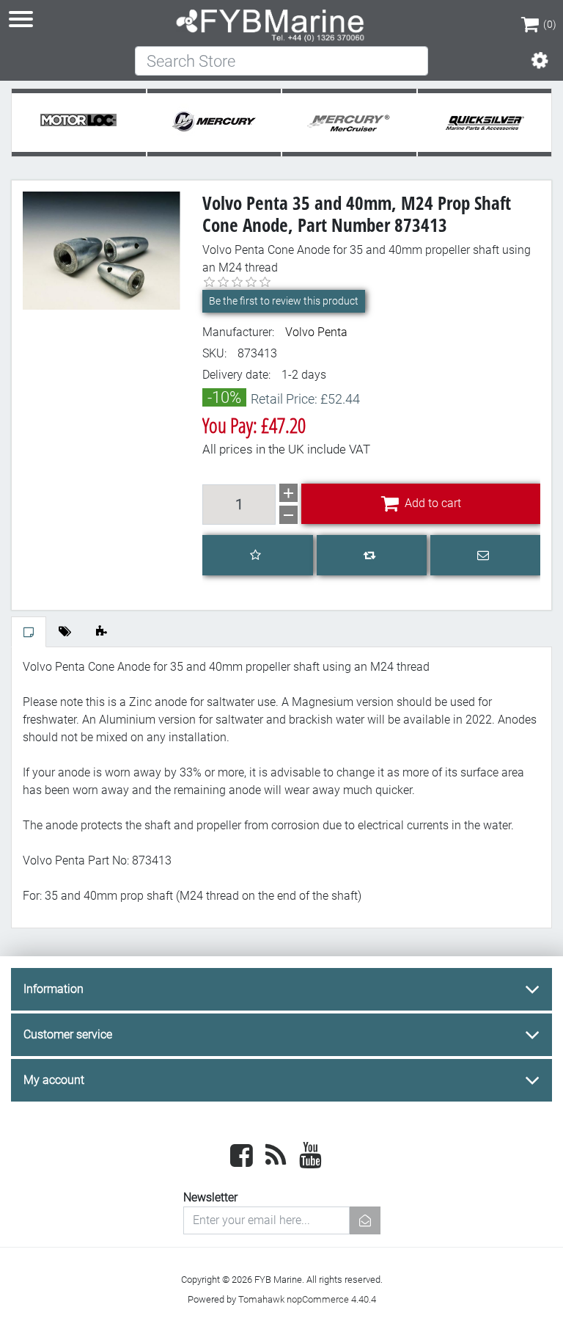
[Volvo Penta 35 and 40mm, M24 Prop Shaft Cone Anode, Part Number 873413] (101, 250)
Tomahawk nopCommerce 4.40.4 (307, 1299)
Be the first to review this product (283, 301)
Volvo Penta (316, 332)
